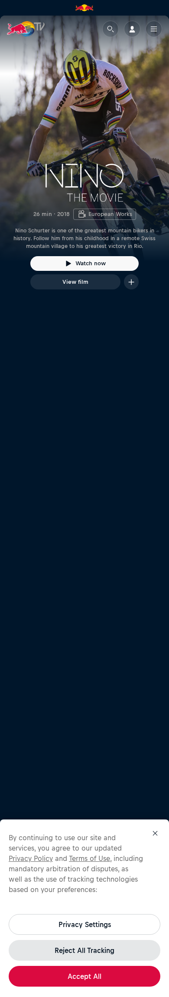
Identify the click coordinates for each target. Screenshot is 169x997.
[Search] (110, 29)
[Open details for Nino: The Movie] (84, 160)
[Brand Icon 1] (84, 8)
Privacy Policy (31, 858)
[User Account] (132, 29)
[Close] (155, 833)
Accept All (84, 976)
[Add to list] (131, 281)
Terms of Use (89, 858)
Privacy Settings (84, 924)
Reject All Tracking (84, 950)
